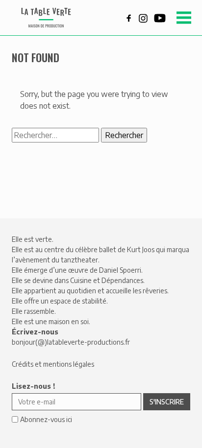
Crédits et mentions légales (53, 364)
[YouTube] (160, 17)
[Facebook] (129, 17)
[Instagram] (143, 17)
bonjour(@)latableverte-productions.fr (71, 342)
